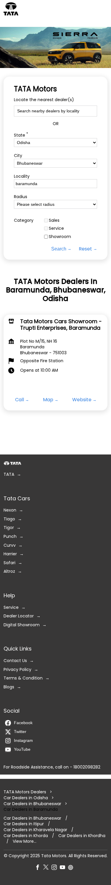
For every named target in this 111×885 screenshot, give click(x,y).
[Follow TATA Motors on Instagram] (56, 868)
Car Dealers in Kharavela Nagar (35, 830)
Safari (9, 562)
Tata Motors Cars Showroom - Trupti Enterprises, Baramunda (61, 325)
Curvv (10, 545)
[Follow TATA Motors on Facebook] (39, 868)
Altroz (9, 571)
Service (56, 229)
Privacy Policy (17, 669)
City (18, 155)
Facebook (23, 722)
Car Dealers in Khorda (26, 835)
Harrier (10, 554)
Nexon (10, 510)
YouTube (22, 749)
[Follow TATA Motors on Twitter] (47, 868)
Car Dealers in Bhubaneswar (32, 803)
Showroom (60, 237)
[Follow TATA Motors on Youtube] (64, 868)
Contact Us (15, 661)
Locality (22, 176)
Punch (10, 536)
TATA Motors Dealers (25, 792)
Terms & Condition (23, 678)
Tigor (9, 527)
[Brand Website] (72, 868)
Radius (20, 197)
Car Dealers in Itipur (24, 824)
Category (23, 220)
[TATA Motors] (11, 8)
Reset (85, 249)
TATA (9, 474)
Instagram (23, 740)
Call (19, 400)
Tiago (9, 519)
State (21, 134)
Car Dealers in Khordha (81, 835)
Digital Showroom (22, 624)
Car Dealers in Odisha (26, 798)
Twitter (20, 731)
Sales (54, 220)
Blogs (9, 687)
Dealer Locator (19, 616)
